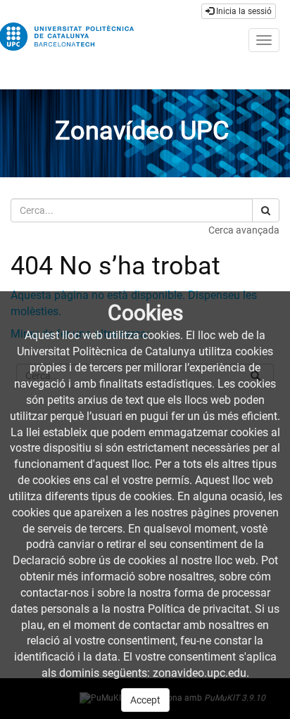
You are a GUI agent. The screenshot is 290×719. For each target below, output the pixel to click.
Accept (145, 700)
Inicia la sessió (243, 11)
